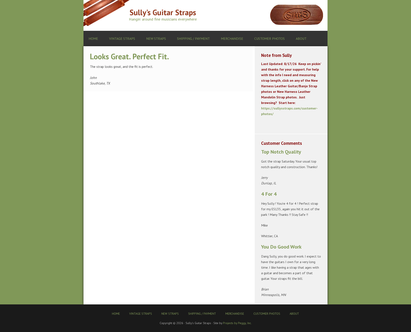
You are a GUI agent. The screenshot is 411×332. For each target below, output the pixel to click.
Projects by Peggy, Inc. (237, 323)
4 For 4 (269, 194)
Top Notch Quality (281, 151)
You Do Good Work (281, 246)
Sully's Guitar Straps (163, 12)
